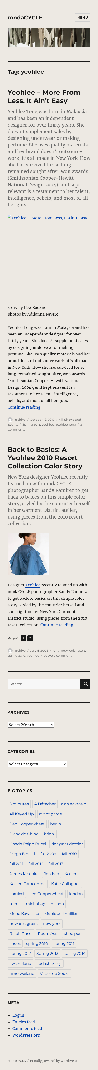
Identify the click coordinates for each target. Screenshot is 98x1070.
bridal (49, 834)
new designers (24, 923)
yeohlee (48, 424)
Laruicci (17, 893)
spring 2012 (20, 953)
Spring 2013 (31, 424)
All (61, 419)
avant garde (50, 814)
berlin (55, 824)
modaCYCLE (25, 17)
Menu (82, 17)
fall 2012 (36, 864)
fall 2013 (56, 864)
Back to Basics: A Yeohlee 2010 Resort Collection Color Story (45, 457)
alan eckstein (73, 804)
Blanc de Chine (24, 834)
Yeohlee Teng (65, 424)
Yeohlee (32, 585)
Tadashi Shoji (49, 963)
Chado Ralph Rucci (28, 844)
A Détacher (45, 804)
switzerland (20, 963)
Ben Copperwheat (27, 824)
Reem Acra (48, 933)
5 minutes (19, 804)
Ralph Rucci (21, 933)
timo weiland (22, 973)
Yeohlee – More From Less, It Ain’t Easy (44, 96)
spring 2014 (75, 953)
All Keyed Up (22, 814)
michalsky (35, 903)
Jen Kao (51, 874)
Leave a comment (58, 655)
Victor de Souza (54, 973)
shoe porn (73, 933)
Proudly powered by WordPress (53, 1061)
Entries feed (23, 1021)
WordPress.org (26, 1035)
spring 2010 (16, 655)
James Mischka (24, 874)
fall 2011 (16, 864)
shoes (15, 943)
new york (68, 650)
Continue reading (24, 407)
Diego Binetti (22, 854)
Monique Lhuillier (61, 913)
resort (80, 650)
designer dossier (67, 844)
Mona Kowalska (24, 913)
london (76, 893)
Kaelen (71, 874)
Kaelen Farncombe (28, 883)
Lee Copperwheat (46, 893)
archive (20, 419)
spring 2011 (64, 943)
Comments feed (27, 1028)
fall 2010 (69, 854)
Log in (18, 1015)
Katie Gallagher (65, 883)
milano (57, 903)
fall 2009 (48, 854)
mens (15, 903)
